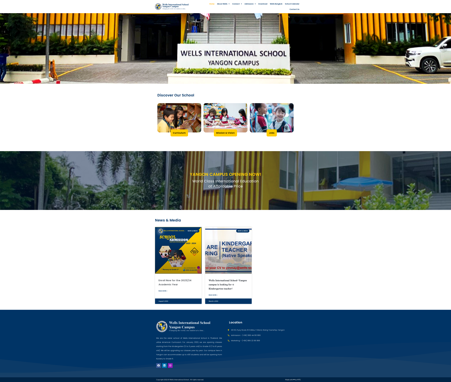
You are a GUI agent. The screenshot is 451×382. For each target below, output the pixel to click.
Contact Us (294, 9)
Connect (236, 4)
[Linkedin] (164, 365)
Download (262, 4)
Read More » (163, 291)
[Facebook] (158, 365)
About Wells (222, 4)
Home (211, 4)
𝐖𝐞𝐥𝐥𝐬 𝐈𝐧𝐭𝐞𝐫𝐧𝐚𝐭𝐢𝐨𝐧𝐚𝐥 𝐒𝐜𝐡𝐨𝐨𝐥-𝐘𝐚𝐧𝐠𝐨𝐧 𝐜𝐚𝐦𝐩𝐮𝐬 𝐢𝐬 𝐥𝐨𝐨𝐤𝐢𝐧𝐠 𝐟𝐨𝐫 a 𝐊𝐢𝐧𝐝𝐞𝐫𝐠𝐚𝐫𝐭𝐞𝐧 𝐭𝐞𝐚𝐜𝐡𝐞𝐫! (228, 284)
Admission (249, 4)
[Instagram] (170, 365)
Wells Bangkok (276, 4)
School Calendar (292, 4)
